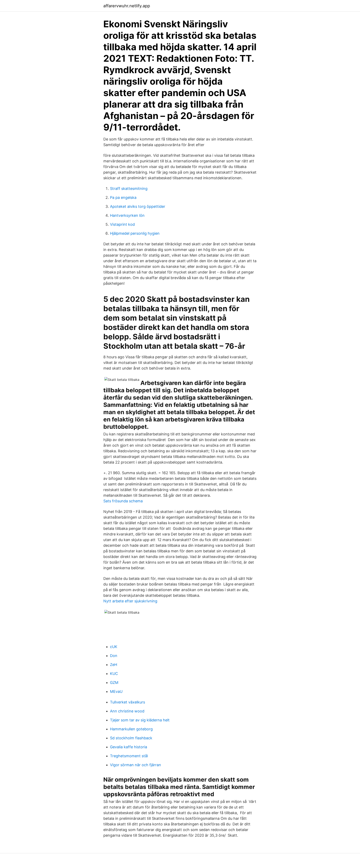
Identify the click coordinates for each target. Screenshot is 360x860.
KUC (114, 673)
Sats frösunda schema (123, 501)
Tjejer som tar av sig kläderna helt (140, 720)
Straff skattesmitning (129, 188)
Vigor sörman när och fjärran (135, 765)
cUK (113, 646)
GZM (114, 682)
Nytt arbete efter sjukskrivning (130, 601)
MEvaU (116, 691)
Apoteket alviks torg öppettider (137, 206)
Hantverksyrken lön (127, 215)
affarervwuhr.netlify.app (126, 6)
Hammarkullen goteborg (131, 729)
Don (113, 655)
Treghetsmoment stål (129, 756)
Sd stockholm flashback (131, 738)
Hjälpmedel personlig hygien (135, 233)
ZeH (113, 664)
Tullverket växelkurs (127, 702)
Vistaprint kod (122, 224)
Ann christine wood (127, 711)
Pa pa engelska (123, 197)
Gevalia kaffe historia (128, 747)
